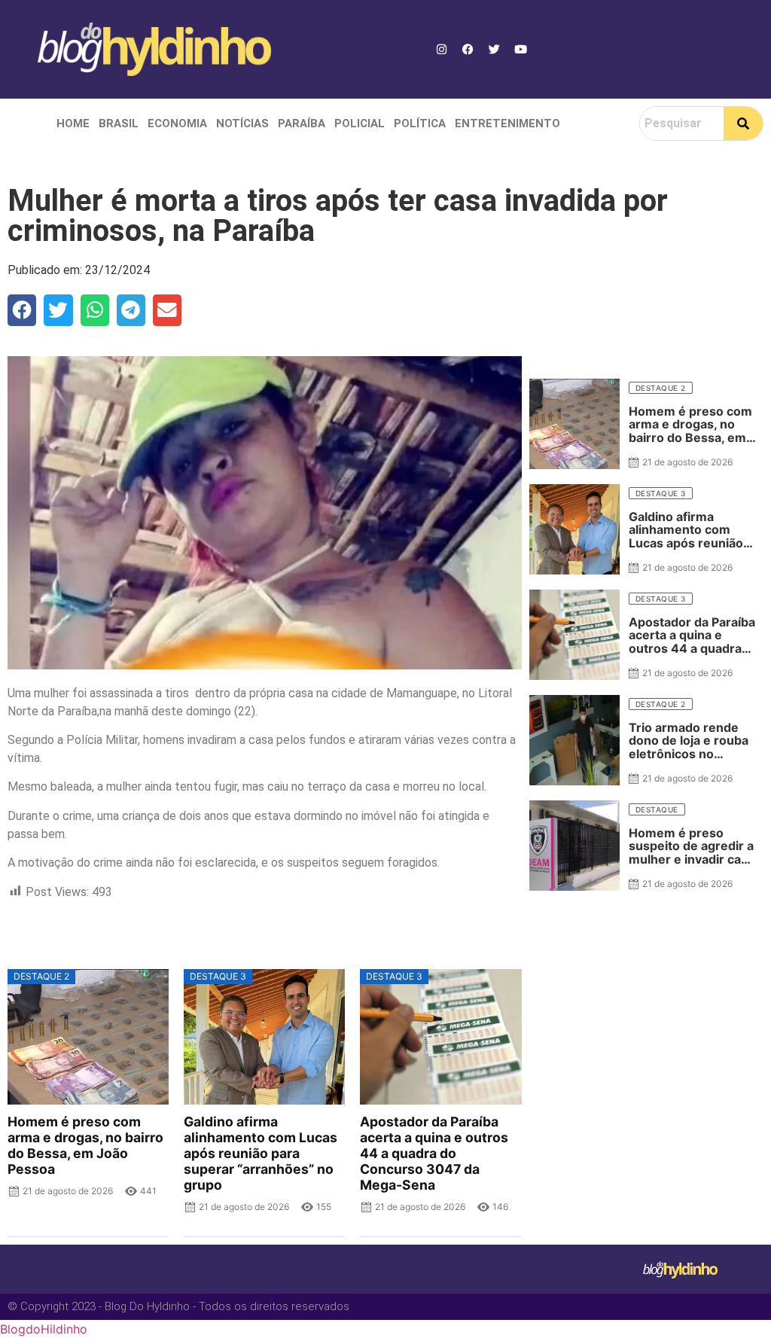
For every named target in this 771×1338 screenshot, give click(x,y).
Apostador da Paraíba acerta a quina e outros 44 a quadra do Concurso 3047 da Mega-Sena (434, 1153)
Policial (359, 123)
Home (73, 123)
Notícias (242, 123)
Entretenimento (507, 123)
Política (420, 123)
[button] (22, 310)
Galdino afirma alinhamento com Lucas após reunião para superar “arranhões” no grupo (260, 1153)
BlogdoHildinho (43, 1328)
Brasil (119, 123)
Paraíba (301, 123)
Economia (177, 123)
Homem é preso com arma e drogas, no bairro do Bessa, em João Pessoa (85, 1145)
